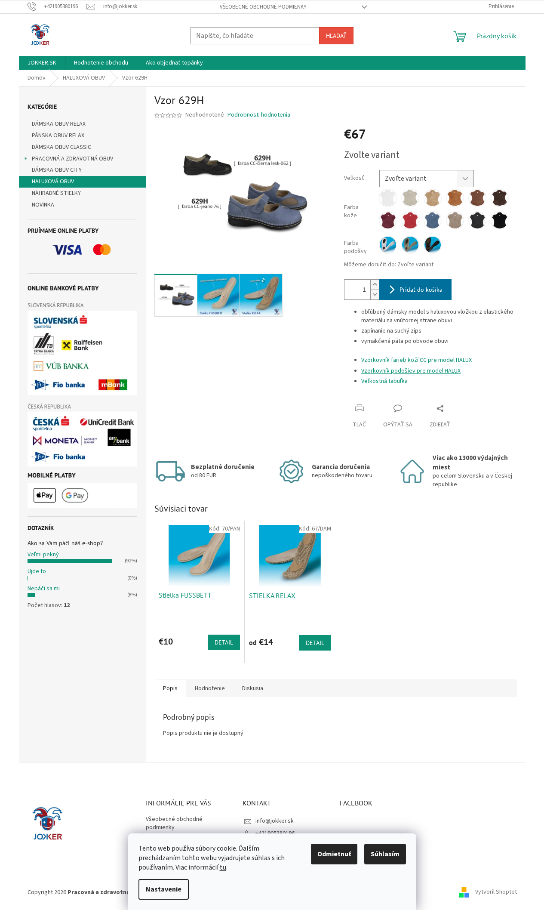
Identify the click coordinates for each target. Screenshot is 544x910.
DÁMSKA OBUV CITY (57, 170)
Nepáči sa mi (44, 588)
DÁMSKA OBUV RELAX (59, 124)
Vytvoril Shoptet (496, 892)
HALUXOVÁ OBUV (53, 181)
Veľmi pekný (43, 554)
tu (223, 867)
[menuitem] (42, 63)
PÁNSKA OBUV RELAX (58, 135)
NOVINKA (43, 205)
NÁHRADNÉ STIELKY (56, 193)
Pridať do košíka (421, 289)
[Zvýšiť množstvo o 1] (374, 285)
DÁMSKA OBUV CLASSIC (61, 147)
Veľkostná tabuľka (384, 381)
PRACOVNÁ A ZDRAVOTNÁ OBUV (72, 158)
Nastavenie (163, 889)
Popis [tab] (170, 688)
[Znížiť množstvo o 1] (374, 294)
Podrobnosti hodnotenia (258, 115)
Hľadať (336, 36)
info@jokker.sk (274, 821)
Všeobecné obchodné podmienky (263, 7)
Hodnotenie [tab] (210, 688)
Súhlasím (385, 854)
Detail (224, 642)
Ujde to (37, 571)
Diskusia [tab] (252, 688)
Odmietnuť (334, 854)
